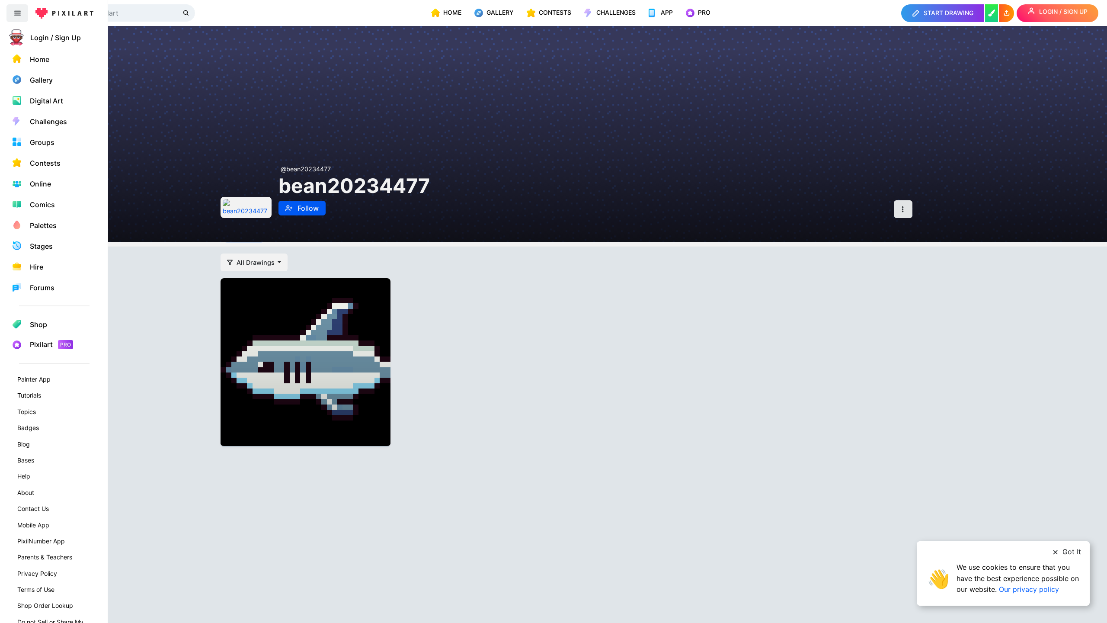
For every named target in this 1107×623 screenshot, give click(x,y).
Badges (28, 427)
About (25, 492)
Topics (26, 411)
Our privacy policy (1029, 589)
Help (23, 476)
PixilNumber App (41, 541)
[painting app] (991, 13)
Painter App (34, 379)
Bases (25, 460)
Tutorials (29, 395)
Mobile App (33, 525)
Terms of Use (35, 589)
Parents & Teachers (44, 557)
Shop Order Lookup (45, 605)
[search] (187, 13)
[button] (1006, 13)
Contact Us (33, 508)
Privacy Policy (37, 573)
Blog (23, 444)
